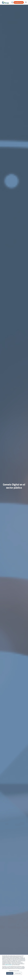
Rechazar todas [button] (18, 973)
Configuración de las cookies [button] (14, 970)
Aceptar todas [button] (9, 973)
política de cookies (8, 964)
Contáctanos (18, 2)
